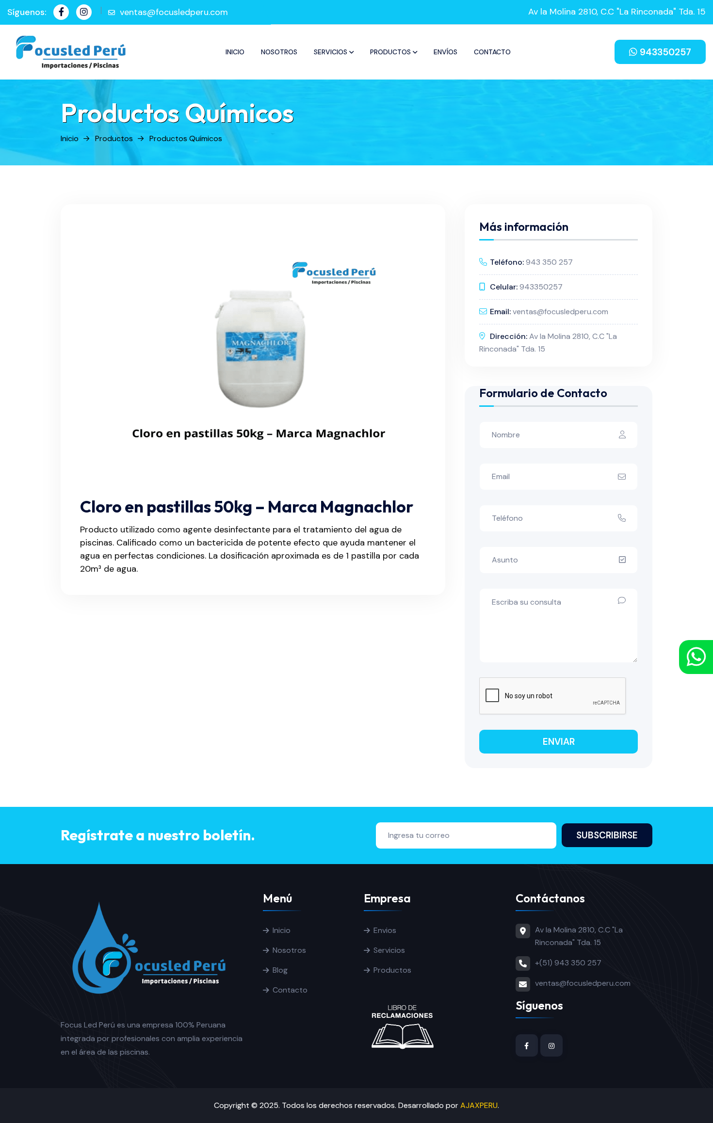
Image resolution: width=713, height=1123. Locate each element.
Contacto (492, 52)
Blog (280, 970)
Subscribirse (607, 835)
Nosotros (279, 52)
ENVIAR (559, 742)
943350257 (664, 52)
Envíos (445, 52)
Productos (390, 52)
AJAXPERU (479, 1105)
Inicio (235, 52)
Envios (384, 930)
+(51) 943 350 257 (568, 963)
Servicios (330, 52)
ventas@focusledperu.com (174, 12)
